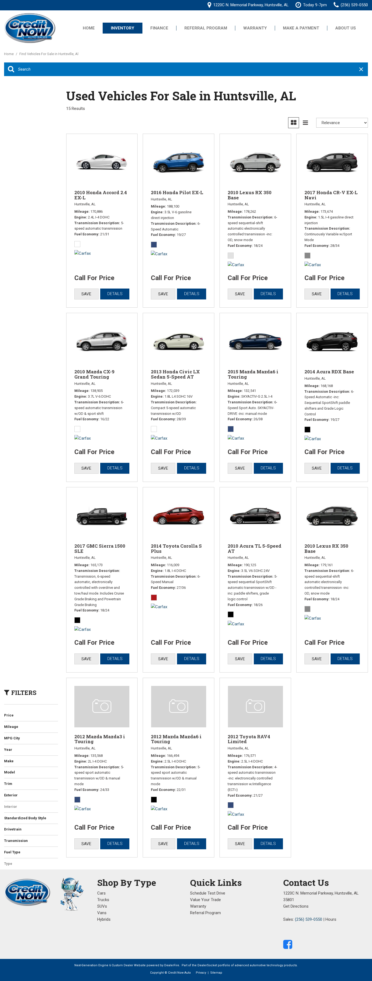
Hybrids (104, 919)
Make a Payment (301, 28)
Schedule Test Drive (207, 893)
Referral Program (205, 28)
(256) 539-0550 (308, 919)
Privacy (201, 972)
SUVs (102, 906)
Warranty (255, 28)
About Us (345, 28)
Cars (101, 893)
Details (115, 293)
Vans (101, 912)
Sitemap (216, 972)
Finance (159, 28)
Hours (330, 919)
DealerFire (171, 965)
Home (89, 28)
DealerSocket (207, 965)
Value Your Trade (205, 899)
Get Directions (296, 906)
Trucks (103, 899)
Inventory (122, 28)
